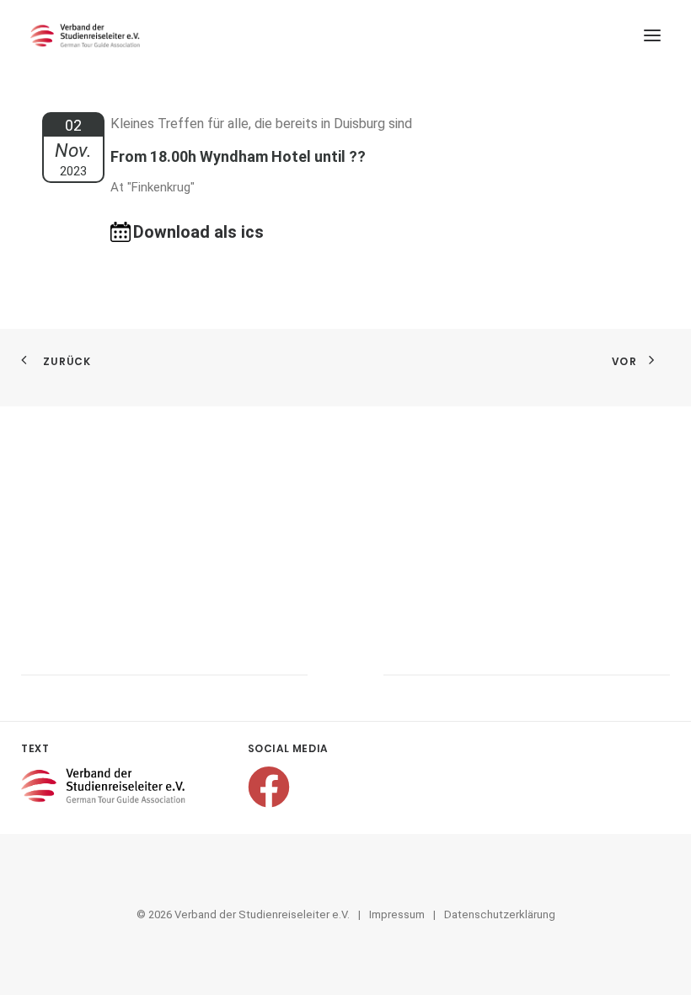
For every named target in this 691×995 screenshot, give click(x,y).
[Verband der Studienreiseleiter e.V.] (85, 35)
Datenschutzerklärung (499, 914)
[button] (652, 35)
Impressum (397, 914)
